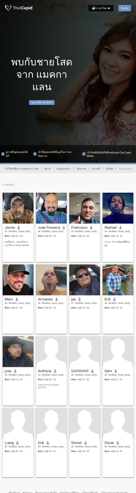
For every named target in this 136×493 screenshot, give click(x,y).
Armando (45, 299)
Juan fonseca (49, 227)
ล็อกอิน (125, 8)
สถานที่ (96, 168)
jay (73, 299)
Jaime (10, 227)
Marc (9, 299)
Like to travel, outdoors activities (48, 386)
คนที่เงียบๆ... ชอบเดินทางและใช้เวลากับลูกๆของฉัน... (17, 243)
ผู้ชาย (47, 168)
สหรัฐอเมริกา (63, 168)
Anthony (44, 371)
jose (8, 371)
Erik (107, 299)
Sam (108, 371)
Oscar (109, 443)
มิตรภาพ (81, 168)
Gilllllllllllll (80, 371)
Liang (9, 443)
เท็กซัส (109, 168)
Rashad (110, 227)
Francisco (79, 227)
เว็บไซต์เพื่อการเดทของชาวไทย (21, 168)
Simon (76, 443)
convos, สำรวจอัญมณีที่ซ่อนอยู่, (117, 243)
